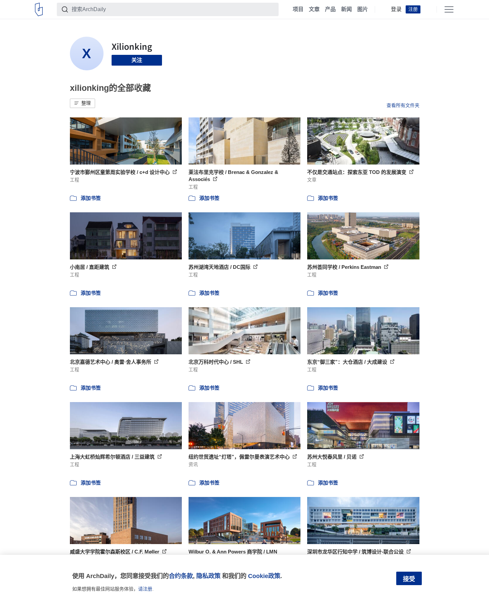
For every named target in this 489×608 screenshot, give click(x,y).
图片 (362, 9)
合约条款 (181, 575)
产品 (330, 9)
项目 (298, 9)
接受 (409, 579)
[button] (82, 103)
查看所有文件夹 (402, 105)
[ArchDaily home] (39, 9)
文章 (314, 9)
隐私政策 (208, 575)
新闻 (346, 9)
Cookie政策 (264, 575)
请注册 (145, 589)
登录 (396, 9)
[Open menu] (449, 9)
